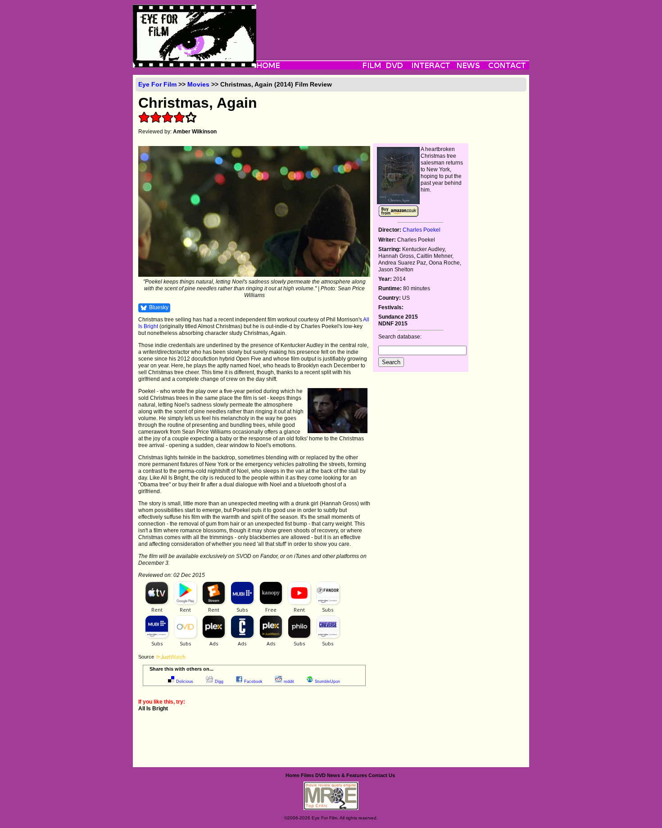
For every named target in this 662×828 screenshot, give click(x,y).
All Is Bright (153, 708)
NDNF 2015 (393, 323)
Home (292, 775)
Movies (198, 84)
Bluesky (158, 307)
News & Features (347, 775)
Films (307, 775)
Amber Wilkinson (195, 131)
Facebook (253, 681)
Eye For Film (157, 84)
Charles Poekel (421, 230)
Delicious (184, 681)
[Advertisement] (393, 25)
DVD (320, 775)
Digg (219, 681)
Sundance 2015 (398, 317)
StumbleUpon (327, 681)
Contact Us (381, 775)
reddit (289, 681)
